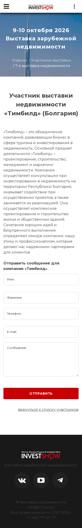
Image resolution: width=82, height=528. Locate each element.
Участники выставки (51, 60)
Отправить (41, 393)
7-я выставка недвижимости (42, 66)
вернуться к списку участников (48, 409)
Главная (19, 60)
